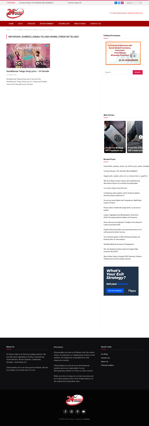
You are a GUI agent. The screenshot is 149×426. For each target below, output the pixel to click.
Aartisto (87, 419)
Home (11, 24)
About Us (104, 362)
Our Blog (104, 354)
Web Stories (80, 24)
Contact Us (95, 24)
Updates (31, 24)
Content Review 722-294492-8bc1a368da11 (36, 3)
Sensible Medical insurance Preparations (119, 244)
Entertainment (47, 24)
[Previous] (106, 137)
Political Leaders (107, 365)
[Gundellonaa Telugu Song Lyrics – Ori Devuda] (28, 56)
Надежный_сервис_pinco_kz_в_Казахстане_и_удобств (125, 176)
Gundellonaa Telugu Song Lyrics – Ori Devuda (27, 71)
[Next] (141, 137)
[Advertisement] (123, 94)
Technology (64, 24)
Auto (20, 24)
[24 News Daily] (15, 13)
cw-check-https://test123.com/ (115, 188)
